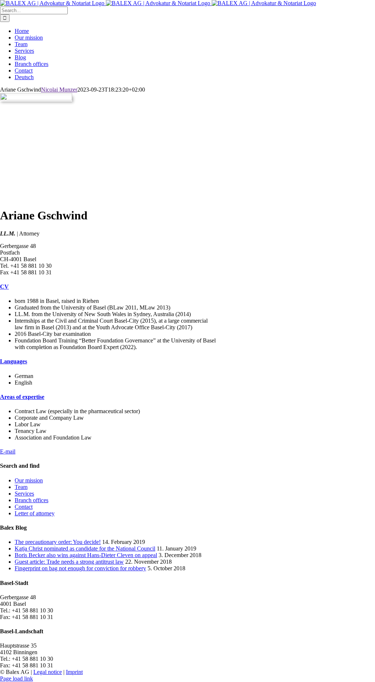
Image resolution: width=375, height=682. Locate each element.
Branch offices (31, 500)
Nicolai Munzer (59, 89)
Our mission (29, 480)
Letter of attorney (35, 513)
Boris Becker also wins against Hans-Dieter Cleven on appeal (86, 555)
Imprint (74, 672)
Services (24, 493)
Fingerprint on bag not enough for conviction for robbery (80, 568)
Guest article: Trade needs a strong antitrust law (69, 562)
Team (21, 487)
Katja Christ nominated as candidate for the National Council (85, 548)
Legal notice (47, 672)
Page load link (16, 678)
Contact (24, 507)
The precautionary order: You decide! (58, 542)
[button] (4, 286)
